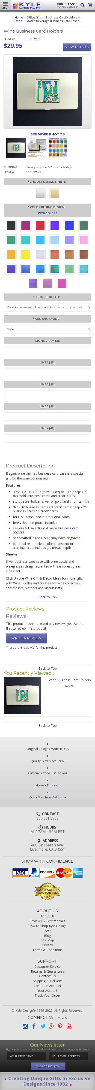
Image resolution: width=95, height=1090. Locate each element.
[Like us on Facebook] (33, 1026)
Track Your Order (47, 996)
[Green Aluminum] (11, 240)
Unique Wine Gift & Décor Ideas (37, 578)
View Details (77, 47)
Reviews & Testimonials (47, 921)
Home (19, 17)
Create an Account (47, 986)
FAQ (47, 931)
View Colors (47, 213)
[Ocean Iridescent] (40, 269)
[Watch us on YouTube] (68, 1026)
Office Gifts (34, 17)
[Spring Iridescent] (69, 269)
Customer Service (47, 967)
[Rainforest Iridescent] (55, 269)
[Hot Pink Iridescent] (62, 284)
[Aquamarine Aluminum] (55, 240)
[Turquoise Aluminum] (40, 240)
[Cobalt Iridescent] (26, 269)
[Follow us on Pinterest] (60, 1026)
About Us (47, 916)
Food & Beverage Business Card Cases (52, 21)
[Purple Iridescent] (33, 284)
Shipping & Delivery (47, 981)
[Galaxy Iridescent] (11, 269)
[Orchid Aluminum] (69, 240)
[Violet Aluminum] (55, 226)
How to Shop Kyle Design (47, 926)
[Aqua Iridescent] (84, 269)
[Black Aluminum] (11, 226)
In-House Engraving (47, 785)
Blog (47, 936)
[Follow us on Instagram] (25, 1026)
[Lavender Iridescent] (47, 284)
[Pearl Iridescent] (40, 255)
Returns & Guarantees (47, 972)
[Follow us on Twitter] (42, 1026)
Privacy (47, 945)
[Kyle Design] (27, 4)
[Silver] (40, 194)
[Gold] (55, 194)
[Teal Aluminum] (26, 240)
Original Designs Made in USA (47, 749)
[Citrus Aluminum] (11, 255)
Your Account (47, 991)
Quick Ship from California (47, 797)
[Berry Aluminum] (26, 226)
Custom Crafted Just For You (47, 773)
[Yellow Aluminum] (26, 255)
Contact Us (47, 976)
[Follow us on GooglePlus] (51, 1026)
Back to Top (47, 597)
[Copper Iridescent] (84, 255)
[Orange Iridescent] (55, 255)
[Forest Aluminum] (84, 226)
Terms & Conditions (47, 950)
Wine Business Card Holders (70, 680)
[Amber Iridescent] (69, 255)
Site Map (47, 940)
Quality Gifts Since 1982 (48, 761)
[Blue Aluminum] (69, 226)
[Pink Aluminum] (84, 240)
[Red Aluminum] (40, 226)
